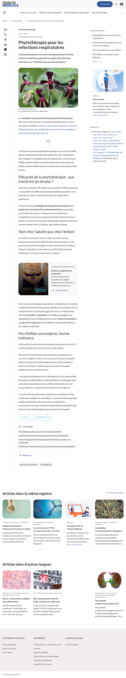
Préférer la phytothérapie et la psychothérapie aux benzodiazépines (46, 446)
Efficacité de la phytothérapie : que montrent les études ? (107, 44)
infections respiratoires (29, 465)
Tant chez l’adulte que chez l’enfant (107, 50)
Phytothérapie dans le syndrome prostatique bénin (39, 431)
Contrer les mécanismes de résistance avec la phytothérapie (43, 435)
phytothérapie (46, 465)
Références (97, 62)
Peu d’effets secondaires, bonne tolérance (106, 55)
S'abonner (105, 4)
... (122, 12)
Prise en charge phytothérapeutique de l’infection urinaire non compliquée (44, 440)
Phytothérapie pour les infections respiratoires (107, 36)
